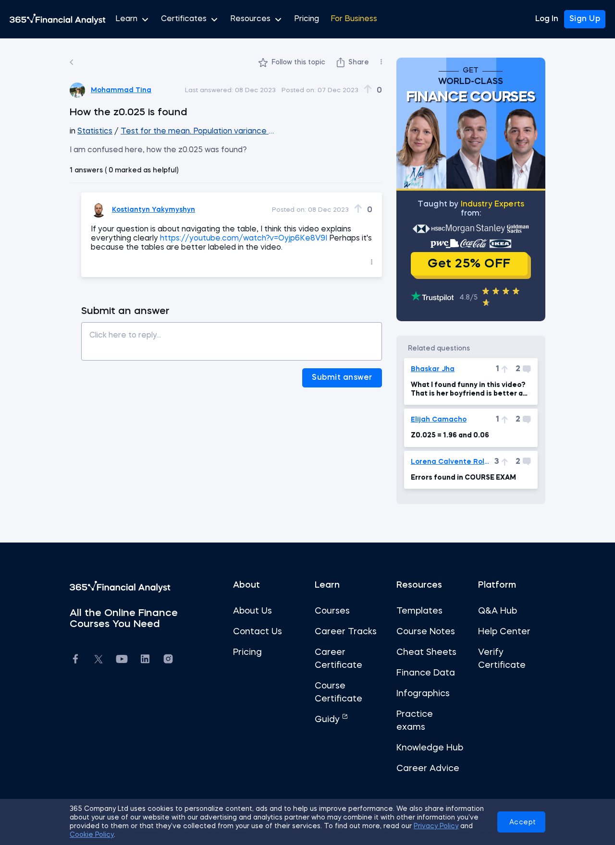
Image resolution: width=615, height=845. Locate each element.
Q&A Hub (497, 611)
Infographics (423, 693)
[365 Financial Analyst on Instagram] (168, 660)
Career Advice (427, 768)
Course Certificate (338, 692)
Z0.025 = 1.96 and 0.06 (450, 435)
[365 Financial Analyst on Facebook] (75, 660)
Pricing (306, 19)
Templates (419, 611)
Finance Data (425, 673)
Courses (332, 611)
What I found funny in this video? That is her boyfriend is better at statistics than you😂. (468, 390)
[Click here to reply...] (231, 338)
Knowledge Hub (429, 748)
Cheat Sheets (426, 652)
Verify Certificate (502, 659)
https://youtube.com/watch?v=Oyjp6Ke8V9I (243, 238)
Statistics (94, 131)
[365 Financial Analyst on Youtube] (122, 660)
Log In (546, 19)
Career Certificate (338, 659)
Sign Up (585, 19)
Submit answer (342, 378)
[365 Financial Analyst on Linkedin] (145, 660)
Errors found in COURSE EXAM (463, 477)
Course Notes (425, 632)
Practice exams (414, 721)
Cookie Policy (92, 835)
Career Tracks (346, 632)
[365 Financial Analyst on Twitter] (98, 660)
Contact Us (257, 632)
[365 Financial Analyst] (58, 19)
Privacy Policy (436, 826)
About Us (252, 611)
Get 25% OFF (469, 264)
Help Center (504, 632)
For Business (354, 19)
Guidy (328, 719)
